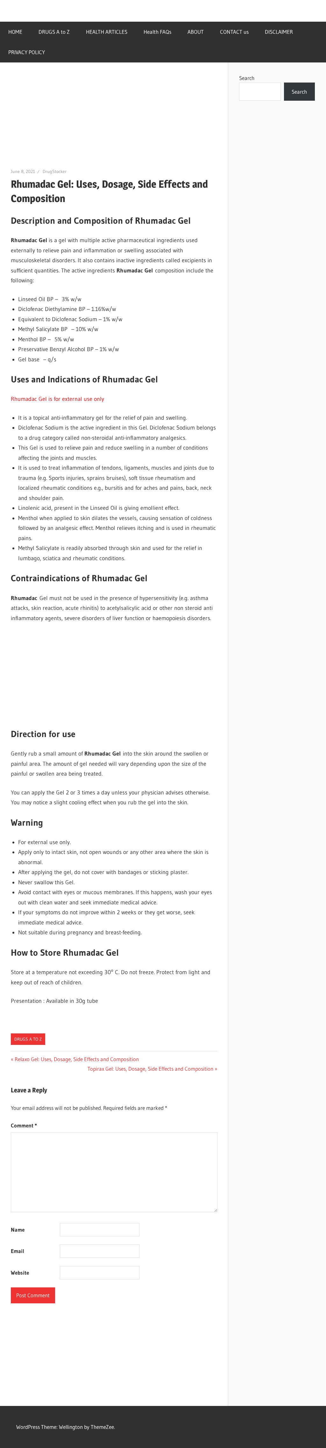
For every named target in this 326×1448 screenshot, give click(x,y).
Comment (24, 1125)
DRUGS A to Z (54, 31)
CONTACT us (234, 31)
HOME (15, 31)
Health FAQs (157, 31)
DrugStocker (55, 171)
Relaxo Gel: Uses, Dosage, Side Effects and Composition (76, 1059)
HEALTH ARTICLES (106, 31)
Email (17, 1251)
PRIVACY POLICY (26, 52)
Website (20, 1272)
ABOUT (196, 31)
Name (18, 1229)
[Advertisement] (114, 120)
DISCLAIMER (279, 31)
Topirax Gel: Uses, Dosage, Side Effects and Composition (150, 1068)
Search (246, 78)
